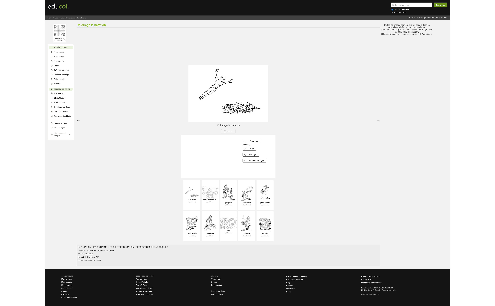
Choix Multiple (142, 282)
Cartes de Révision (144, 291)
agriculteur (247, 203)
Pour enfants (216, 285)
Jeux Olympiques (68, 18)
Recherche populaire (294, 279)
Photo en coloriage (69, 297)
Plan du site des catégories (297, 276)
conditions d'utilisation (408, 32)
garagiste (228, 203)
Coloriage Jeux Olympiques (95, 250)
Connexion (411, 18)
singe (228, 231)
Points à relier (67, 288)
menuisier (210, 234)
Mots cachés (66, 282)
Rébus (64, 291)
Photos (407, 9)
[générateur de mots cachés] (59, 42)
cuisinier (247, 234)
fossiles (265, 234)
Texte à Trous (141, 285)
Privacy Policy (367, 279)
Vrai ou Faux (141, 279)
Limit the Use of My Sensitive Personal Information (378, 290)
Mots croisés (66, 279)
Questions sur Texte (144, 288)
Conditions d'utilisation (370, 276)
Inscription (420, 18)
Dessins (396, 9)
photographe (265, 203)
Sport (57, 18)
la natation (81, 18)
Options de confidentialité (371, 282)
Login (288, 292)
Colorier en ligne (218, 291)
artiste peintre (192, 234)
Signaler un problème (439, 18)
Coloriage (65, 294)
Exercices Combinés (144, 294)
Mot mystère (66, 285)
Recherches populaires (398, 12)
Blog (288, 282)
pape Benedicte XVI (210, 200)
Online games (217, 294)
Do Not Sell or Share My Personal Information (377, 288)
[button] (254, 160)
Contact (428, 18)
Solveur (214, 282)
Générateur (216, 279)
